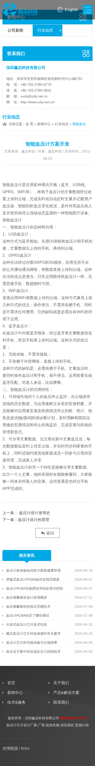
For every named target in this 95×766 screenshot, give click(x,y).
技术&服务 (16, 702)
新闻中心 (44, 124)
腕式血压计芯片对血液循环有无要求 (33, 633)
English (71, 10)
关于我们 (61, 683)
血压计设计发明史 (34, 513)
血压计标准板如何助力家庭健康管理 (33, 570)
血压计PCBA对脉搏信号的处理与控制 (34, 588)
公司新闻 (15, 30)
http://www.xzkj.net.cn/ (37, 102)
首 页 (29, 124)
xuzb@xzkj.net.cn (34, 96)
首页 (11, 683)
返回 (50, 533)
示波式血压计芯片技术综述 (26, 624)
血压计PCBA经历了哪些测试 (27, 615)
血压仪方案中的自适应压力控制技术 (33, 651)
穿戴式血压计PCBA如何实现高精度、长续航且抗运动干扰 (37, 579)
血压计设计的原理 (33, 520)
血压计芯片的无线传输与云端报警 (31, 642)
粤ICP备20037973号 (73, 718)
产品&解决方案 (66, 692)
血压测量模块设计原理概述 (26, 597)
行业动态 (45, 30)
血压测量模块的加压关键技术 (28, 606)
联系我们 (16, 53)
